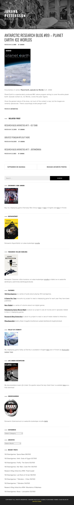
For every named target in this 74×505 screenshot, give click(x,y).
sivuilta (37, 243)
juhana (22, 44)
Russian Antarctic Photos (57, 167)
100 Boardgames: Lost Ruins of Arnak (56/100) (20, 475)
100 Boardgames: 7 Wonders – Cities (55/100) (20, 479)
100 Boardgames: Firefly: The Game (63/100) (20, 463)
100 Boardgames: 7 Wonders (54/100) (17, 483)
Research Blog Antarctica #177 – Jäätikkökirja (23, 149)
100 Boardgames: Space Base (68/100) (18, 454)
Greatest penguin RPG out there (17, 137)
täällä (46, 421)
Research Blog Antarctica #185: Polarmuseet (19, 471)
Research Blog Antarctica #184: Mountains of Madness (23, 487)
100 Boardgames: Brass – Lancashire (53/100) (20, 491)
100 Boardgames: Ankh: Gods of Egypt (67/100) (21, 458)
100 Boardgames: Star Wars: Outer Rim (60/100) (21, 467)
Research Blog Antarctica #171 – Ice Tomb (21, 125)
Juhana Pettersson (15, 13)
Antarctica (14, 109)
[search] (68, 14)
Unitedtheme (36, 501)
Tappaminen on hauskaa (16, 167)
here (39, 208)
